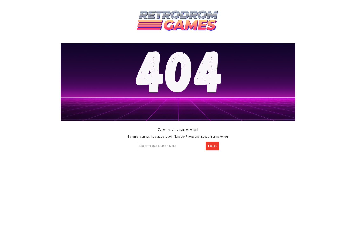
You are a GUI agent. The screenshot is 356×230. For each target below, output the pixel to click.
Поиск (212, 146)
